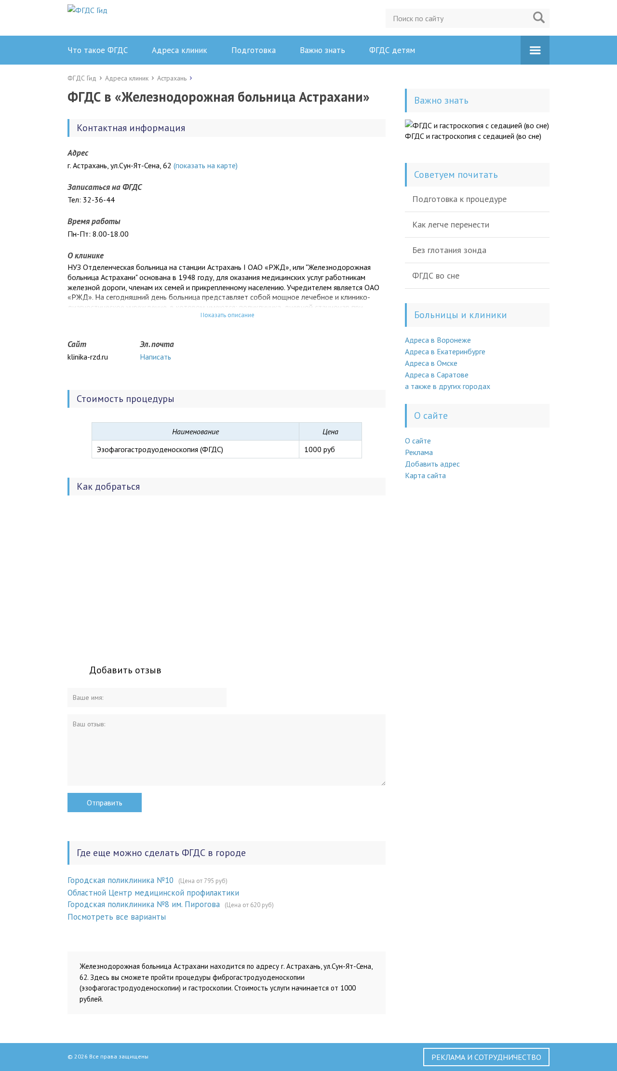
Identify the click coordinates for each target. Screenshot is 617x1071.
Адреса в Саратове (437, 374)
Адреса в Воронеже (438, 340)
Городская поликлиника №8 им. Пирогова (143, 904)
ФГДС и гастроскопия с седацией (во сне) (473, 136)
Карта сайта (425, 475)
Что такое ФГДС (97, 50)
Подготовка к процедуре (459, 198)
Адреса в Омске (431, 363)
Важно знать (322, 50)
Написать (155, 356)
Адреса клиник (179, 50)
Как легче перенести (450, 224)
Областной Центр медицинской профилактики (153, 892)
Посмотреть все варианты (116, 916)
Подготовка (253, 50)
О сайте (418, 440)
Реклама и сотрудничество (486, 1057)
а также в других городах (447, 386)
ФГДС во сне (435, 275)
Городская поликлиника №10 (120, 880)
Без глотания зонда (449, 249)
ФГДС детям (392, 50)
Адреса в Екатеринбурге (445, 351)
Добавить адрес (432, 464)
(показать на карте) (206, 165)
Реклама (419, 452)
